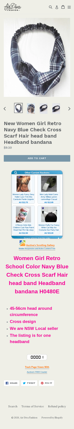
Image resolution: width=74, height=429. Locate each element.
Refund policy (57, 406)
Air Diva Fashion (28, 417)
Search (12, 406)
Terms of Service (33, 406)
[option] (18, 108)
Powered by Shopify (52, 417)
